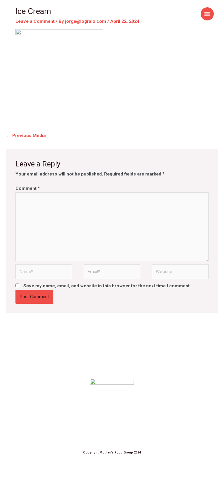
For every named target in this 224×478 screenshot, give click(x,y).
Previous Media (26, 135)
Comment (27, 188)
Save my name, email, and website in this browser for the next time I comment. (107, 285)
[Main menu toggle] (207, 13)
